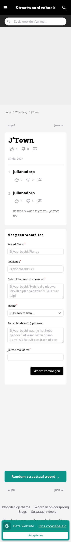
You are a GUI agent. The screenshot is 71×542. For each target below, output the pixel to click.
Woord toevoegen (47, 371)
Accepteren (39, 536)
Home (8, 112)
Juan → (58, 125)
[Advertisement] (35, 66)
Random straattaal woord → (36, 476)
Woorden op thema (16, 507)
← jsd (11, 125)
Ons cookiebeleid (52, 526)
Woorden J (21, 112)
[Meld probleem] (35, 149)
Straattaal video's (43, 512)
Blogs (23, 512)
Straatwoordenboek (35, 7)
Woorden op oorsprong (52, 507)
